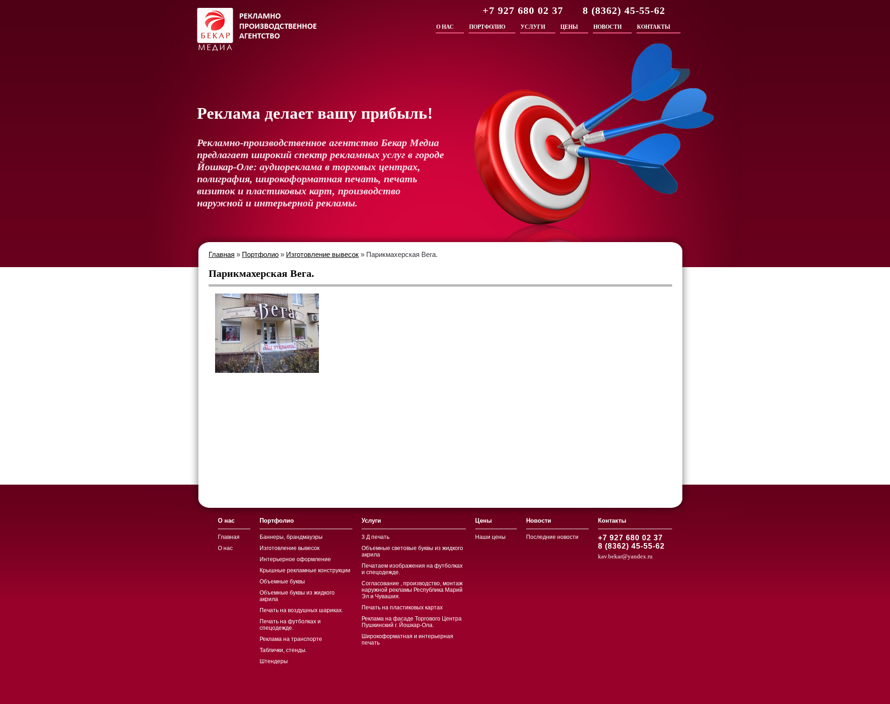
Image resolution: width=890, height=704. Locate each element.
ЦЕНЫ (569, 27)
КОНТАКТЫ (653, 27)
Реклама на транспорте (291, 639)
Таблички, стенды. (283, 650)
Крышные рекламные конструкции (305, 570)
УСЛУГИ (533, 27)
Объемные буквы (282, 581)
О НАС (445, 27)
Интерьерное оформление (295, 559)
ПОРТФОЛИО (487, 27)
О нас (225, 548)
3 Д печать (375, 537)
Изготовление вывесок (322, 254)
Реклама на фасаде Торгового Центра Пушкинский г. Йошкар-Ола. (412, 621)
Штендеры (274, 661)
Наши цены (490, 537)
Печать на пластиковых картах (402, 607)
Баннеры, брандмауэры (291, 537)
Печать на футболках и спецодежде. (290, 624)
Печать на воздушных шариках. (301, 610)
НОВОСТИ (607, 27)
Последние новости (552, 537)
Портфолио (260, 254)
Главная (222, 254)
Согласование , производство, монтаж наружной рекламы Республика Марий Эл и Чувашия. (412, 590)
